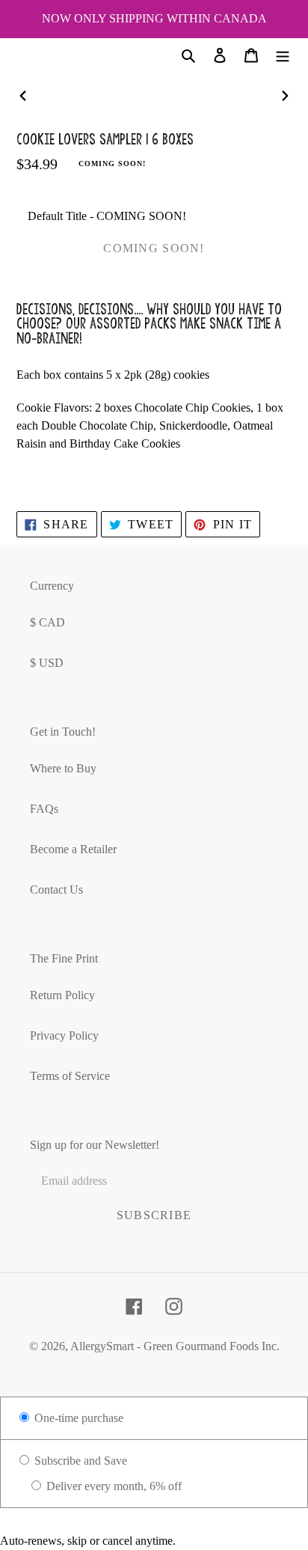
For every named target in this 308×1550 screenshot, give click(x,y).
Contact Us (56, 889)
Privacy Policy (64, 1035)
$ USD (47, 662)
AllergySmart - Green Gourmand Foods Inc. (175, 1346)
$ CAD (47, 622)
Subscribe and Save (79, 1460)
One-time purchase (77, 1418)
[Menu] (282, 54)
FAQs (44, 808)
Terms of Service (70, 1076)
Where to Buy (63, 768)
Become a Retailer (73, 849)
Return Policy (62, 995)
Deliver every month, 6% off (112, 1486)
